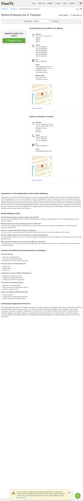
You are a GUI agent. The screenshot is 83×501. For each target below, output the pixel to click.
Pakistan (55, 21)
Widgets (50, 3)
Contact (58, 3)
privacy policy (21, 497)
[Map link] (42, 94)
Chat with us (77, 15)
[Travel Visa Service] (7, 3)
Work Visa (41, 3)
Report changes (37, 108)
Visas (34, 3)
